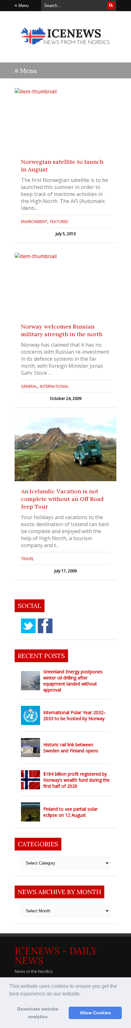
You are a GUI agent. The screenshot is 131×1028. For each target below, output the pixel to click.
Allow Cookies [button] (95, 1012)
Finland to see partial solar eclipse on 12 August (70, 812)
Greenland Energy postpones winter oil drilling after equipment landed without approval (73, 681)
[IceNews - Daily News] (65, 47)
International (54, 386)
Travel (27, 558)
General (29, 386)
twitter (28, 626)
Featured (59, 221)
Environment (34, 221)
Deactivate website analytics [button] (37, 1012)
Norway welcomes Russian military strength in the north (61, 330)
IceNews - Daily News (56, 955)
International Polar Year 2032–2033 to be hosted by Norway (74, 715)
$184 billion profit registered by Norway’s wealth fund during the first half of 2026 (76, 780)
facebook (45, 626)
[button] (83, 994)
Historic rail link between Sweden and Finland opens (70, 748)
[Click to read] (65, 120)
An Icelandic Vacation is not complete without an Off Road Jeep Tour (62, 499)
